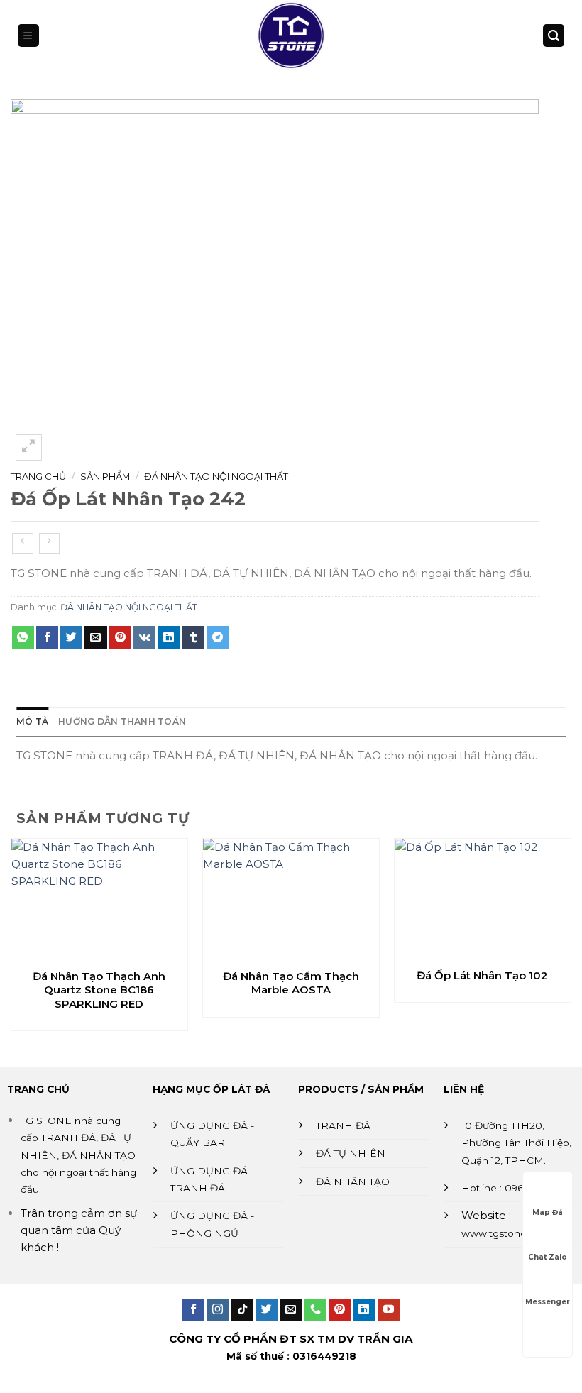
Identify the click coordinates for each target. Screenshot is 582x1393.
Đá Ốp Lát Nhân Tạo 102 (482, 975)
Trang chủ (38, 476)
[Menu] (28, 35)
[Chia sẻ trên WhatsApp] (23, 637)
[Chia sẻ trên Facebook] (47, 637)
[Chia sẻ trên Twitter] (71, 637)
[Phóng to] (29, 447)
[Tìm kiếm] (553, 35)
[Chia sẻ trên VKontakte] (144, 637)
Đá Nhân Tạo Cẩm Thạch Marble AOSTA (291, 983)
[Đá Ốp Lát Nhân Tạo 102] (483, 899)
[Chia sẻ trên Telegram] (218, 637)
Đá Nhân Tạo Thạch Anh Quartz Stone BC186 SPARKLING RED (99, 990)
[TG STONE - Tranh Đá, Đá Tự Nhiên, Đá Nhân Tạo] (291, 35)
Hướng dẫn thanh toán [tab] (122, 721)
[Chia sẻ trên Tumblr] (193, 637)
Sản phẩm (105, 476)
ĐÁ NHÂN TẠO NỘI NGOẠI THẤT (216, 476)
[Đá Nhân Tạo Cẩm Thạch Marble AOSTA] (291, 900)
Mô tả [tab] (32, 721)
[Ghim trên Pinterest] (120, 637)
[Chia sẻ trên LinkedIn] (169, 637)
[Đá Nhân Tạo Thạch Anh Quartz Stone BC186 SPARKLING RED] (99, 900)
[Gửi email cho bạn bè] (95, 637)
